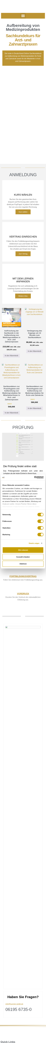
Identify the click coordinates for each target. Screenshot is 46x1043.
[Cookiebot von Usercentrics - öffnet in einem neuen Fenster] (34, 477)
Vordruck (23, 593)
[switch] (40, 521)
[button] (23, 16)
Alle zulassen (23, 550)
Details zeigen (34, 543)
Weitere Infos (23, 296)
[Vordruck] (23, 588)
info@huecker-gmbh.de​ (14, 1004)
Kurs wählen (23, 212)
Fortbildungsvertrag (23, 576)
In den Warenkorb (11, 356)
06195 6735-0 (18, 1009)
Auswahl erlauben (23, 557)
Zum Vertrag (23, 254)
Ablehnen (23, 564)
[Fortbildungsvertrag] (23, 571)
